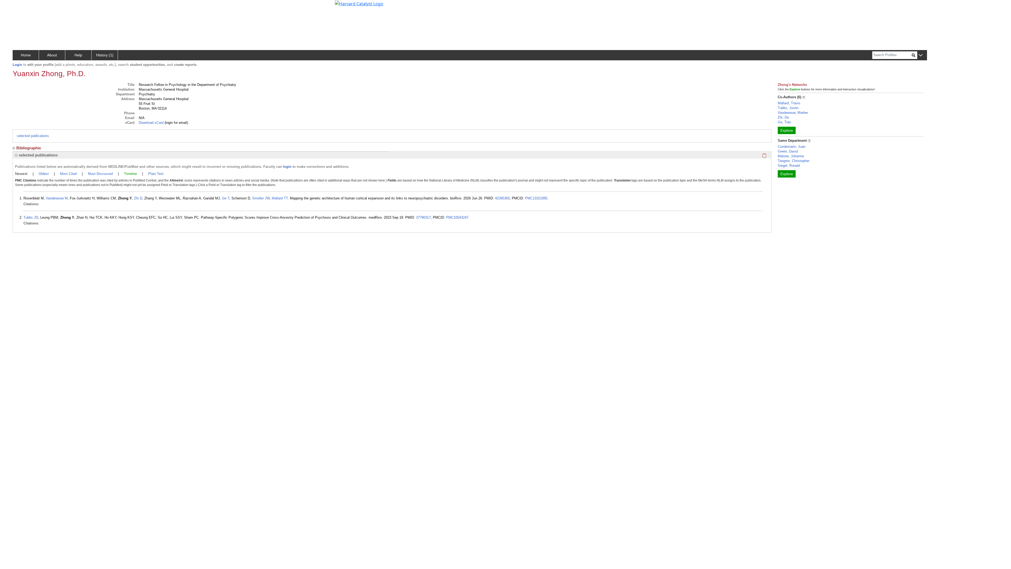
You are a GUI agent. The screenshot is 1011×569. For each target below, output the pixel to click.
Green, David (788, 151)
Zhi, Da (783, 117)
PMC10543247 (457, 217)
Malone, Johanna (791, 156)
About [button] (52, 55)
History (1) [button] (104, 55)
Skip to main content (22, 6)
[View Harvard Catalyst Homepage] (359, 3)
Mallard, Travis (789, 103)
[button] (920, 55)
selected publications (33, 136)
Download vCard (151, 123)
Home (26, 55)
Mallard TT (280, 198)
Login (17, 65)
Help (78, 55)
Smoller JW (261, 198)
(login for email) (175, 123)
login (287, 167)
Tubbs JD (30, 217)
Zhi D (138, 198)
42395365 (502, 198)
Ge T (225, 198)
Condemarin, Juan (791, 147)
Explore (786, 130)
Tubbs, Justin (788, 108)
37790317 (423, 217)
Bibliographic (28, 148)
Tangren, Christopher (793, 161)
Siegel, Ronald (789, 166)
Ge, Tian (784, 122)
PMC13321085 (536, 198)
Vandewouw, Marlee (793, 113)
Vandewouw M (57, 198)
